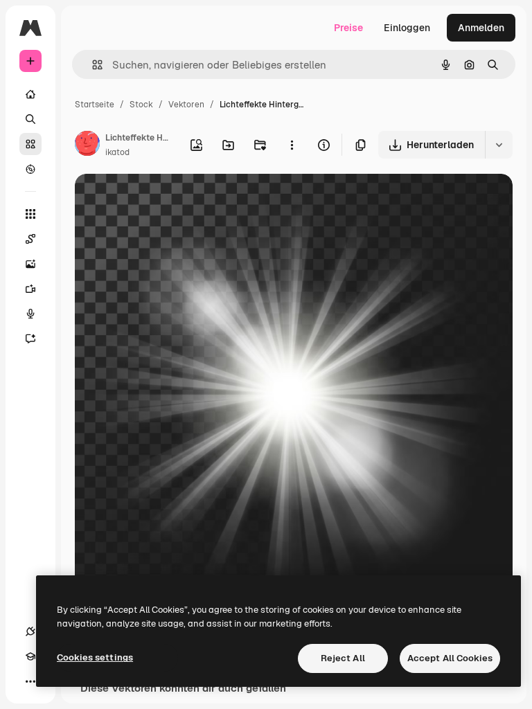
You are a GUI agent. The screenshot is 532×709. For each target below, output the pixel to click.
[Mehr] (30, 681)
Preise (348, 27)
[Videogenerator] (30, 289)
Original (163, 200)
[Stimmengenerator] (30, 314)
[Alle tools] (30, 214)
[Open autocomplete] (92, 65)
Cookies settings (95, 657)
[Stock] (30, 144)
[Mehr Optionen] (291, 145)
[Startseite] (30, 94)
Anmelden (481, 27)
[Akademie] (30, 656)
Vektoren (186, 104)
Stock (141, 104)
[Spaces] (30, 239)
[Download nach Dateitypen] (499, 145)
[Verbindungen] (30, 631)
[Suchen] (30, 119)
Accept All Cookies (450, 658)
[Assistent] (30, 338)
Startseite (94, 104)
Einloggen (407, 27)
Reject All (343, 658)
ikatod (117, 152)
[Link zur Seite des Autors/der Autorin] (87, 145)
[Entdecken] (30, 169)
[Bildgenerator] (30, 264)
